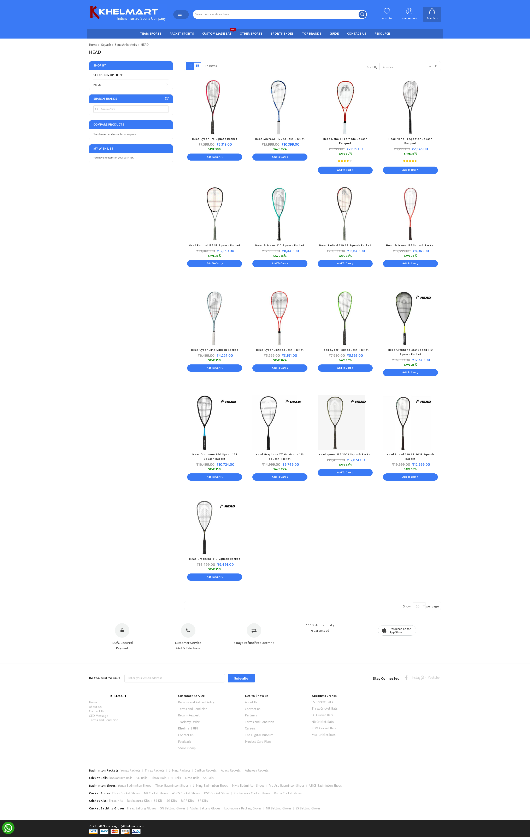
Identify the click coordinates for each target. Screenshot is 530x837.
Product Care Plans (258, 742)
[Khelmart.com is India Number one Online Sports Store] (128, 14)
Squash (106, 45)
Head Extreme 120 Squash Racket (279, 245)
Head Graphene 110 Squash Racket (214, 558)
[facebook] (406, 677)
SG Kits (171, 801)
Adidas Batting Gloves (205, 808)
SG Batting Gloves (173, 808)
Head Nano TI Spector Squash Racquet (410, 141)
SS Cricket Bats (322, 702)
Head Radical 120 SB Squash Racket (345, 245)
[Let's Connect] (8, 833)
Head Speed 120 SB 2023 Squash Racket (410, 456)
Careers (250, 728)
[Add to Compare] (249, 100)
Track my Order (189, 722)
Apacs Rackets (231, 770)
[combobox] (280, 14)
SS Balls (208, 778)
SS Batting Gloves (308, 808)
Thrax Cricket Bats (325, 708)
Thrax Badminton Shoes (172, 786)
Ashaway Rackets (257, 770)
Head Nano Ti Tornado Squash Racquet (345, 141)
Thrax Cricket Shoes (126, 793)
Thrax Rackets (155, 770)
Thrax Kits (115, 801)
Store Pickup (187, 748)
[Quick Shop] (247, 84)
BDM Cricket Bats (324, 728)
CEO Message (98, 716)
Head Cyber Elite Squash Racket (214, 349)
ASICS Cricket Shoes (186, 793)
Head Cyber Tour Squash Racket (345, 349)
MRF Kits (187, 801)
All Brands (167, 98)
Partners (251, 715)
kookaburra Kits (138, 801)
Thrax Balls (158, 778)
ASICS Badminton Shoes (325, 786)
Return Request (189, 715)
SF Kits (203, 801)
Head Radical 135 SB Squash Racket (214, 245)
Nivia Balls (192, 778)
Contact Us (97, 711)
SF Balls (176, 778)
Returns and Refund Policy (196, 702)
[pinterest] (422, 677)
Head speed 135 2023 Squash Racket (345, 454)
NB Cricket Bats (323, 722)
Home (93, 45)
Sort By (372, 67)
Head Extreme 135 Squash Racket (410, 245)
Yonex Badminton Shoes (134, 786)
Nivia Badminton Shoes (248, 786)
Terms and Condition (103, 720)
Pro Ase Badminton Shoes (287, 786)
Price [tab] (97, 84)
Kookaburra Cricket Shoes (252, 793)
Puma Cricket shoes (288, 793)
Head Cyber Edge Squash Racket (280, 349)
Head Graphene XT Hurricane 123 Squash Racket (280, 456)
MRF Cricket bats (324, 735)
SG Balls (141, 778)
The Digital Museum (259, 735)
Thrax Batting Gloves (141, 808)
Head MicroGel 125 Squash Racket (280, 139)
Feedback (184, 742)
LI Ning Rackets (179, 770)
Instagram (414, 677)
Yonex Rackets (130, 770)
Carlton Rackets (206, 770)
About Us (95, 707)
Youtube (430, 677)
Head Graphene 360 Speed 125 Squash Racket (214, 456)
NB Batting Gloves (279, 808)
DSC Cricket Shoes (217, 793)
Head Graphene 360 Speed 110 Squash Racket (410, 352)
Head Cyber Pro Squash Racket (214, 139)
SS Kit (158, 801)
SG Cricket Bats (322, 715)
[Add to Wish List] (248, 92)
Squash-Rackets (126, 45)
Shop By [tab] (99, 65)
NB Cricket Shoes (156, 793)
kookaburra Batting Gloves (243, 808)
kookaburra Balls (121, 778)
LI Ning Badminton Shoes (210, 786)
